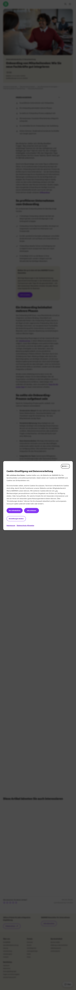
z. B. (56, 491)
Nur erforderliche (14, 510)
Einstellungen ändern (16, 519)
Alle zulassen (31, 510)
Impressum (11, 525)
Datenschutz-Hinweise (25, 525)
